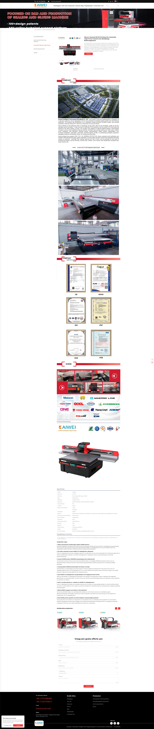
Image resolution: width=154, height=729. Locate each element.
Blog (82, 5)
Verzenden (88, 686)
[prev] (58, 63)
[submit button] (118, 6)
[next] (80, 63)
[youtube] (110, 1)
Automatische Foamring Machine (40, 40)
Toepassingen (88, 5)
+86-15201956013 (44, 701)
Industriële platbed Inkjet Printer (48, 29)
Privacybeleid (117, 726)
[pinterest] (112, 1)
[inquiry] (152, 359)
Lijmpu (35, 52)
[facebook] (108, 1)
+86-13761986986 (40, 1)
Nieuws (77, 5)
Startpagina (57, 5)
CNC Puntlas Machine (39, 49)
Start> (36, 29)
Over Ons (64, 5)
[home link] (41, 5)
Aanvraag (88, 53)
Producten (71, 5)
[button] (116, 608)
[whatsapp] (152, 362)
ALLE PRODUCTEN (38, 36)
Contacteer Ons (98, 5)
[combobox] (88, 673)
